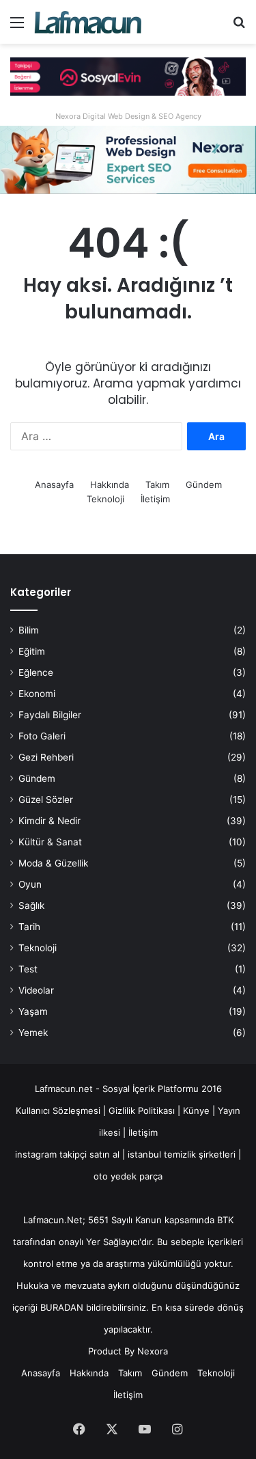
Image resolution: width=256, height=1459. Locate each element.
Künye (196, 1110)
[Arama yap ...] (239, 27)
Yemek (33, 1032)
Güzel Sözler (45, 799)
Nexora (152, 1351)
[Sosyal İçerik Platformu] (88, 22)
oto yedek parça (128, 1176)
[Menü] (17, 27)
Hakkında (109, 484)
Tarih (29, 926)
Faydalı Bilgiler (49, 714)
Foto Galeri (42, 736)
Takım (157, 484)
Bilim (28, 630)
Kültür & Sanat (50, 841)
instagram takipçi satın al (67, 1154)
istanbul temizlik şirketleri (182, 1154)
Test (28, 969)
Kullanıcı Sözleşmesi (58, 1110)
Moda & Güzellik (53, 863)
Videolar (36, 990)
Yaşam (33, 1011)
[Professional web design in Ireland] (128, 159)
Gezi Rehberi (46, 757)
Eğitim (31, 651)
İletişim (155, 498)
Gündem (204, 484)
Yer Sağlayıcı (112, 1241)
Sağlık (31, 905)
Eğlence (35, 672)
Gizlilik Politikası (143, 1110)
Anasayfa (54, 484)
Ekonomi (36, 693)
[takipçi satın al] (128, 75)
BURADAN (61, 1307)
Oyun (30, 884)
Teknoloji (105, 498)
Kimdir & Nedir (49, 820)
